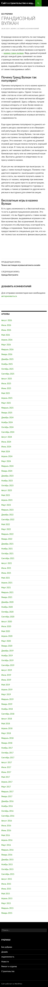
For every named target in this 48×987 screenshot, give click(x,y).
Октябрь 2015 (7, 869)
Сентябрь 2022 (7, 520)
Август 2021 (6, 563)
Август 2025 (6, 379)
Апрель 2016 (6, 840)
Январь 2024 (6, 471)
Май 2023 (5, 495)
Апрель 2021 (6, 583)
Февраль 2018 (7, 738)
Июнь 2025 (6, 388)
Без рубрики (7, 14)
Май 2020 (5, 631)
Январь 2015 (6, 913)
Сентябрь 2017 (7, 758)
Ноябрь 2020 (7, 607)
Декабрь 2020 (7, 602)
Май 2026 (5, 335)
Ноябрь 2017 (7, 748)
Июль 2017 (6, 767)
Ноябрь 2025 (7, 364)
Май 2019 (5, 685)
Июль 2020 (6, 627)
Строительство (7, 971)
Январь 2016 (6, 855)
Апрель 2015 (6, 899)
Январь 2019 (6, 704)
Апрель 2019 (6, 690)
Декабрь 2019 (7, 651)
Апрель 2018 (6, 729)
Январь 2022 (6, 539)
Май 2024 (5, 452)
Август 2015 (6, 879)
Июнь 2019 (6, 680)
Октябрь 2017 (7, 753)
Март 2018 (6, 733)
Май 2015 (5, 894)
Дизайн (4, 952)
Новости (5, 962)
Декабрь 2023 (7, 476)
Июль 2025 (6, 384)
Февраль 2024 (7, 466)
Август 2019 (6, 670)
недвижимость (7, 957)
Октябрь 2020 (7, 612)
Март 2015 (6, 903)
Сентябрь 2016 (7, 816)
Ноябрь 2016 (7, 806)
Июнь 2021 (6, 573)
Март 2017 (6, 787)
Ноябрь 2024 (7, 422)
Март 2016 (6, 845)
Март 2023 (6, 505)
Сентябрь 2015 (7, 874)
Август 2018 (6, 719)
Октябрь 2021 (7, 554)
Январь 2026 (6, 354)
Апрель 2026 (6, 340)
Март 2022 (6, 529)
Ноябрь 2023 (7, 481)
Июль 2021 (6, 568)
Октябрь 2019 (7, 661)
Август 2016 (6, 821)
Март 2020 (6, 641)
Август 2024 (6, 437)
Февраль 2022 (7, 534)
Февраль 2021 (7, 592)
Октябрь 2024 (7, 427)
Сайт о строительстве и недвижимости (18, 3)
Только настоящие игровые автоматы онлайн (20, 263)
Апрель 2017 (6, 782)
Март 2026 (6, 345)
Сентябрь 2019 (7, 665)
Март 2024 (6, 461)
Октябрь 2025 (7, 369)
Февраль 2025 (7, 408)
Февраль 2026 (7, 350)
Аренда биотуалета (10, 273)
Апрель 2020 (6, 636)
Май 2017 (5, 777)
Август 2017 (6, 763)
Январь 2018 (6, 743)
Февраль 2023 (7, 510)
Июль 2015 (6, 884)
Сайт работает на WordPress (11, 984)
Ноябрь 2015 (7, 865)
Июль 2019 (6, 675)
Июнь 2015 (6, 889)
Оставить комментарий (28, 28)
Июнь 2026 (6, 330)
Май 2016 (5, 835)
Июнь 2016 (6, 831)
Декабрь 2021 (7, 544)
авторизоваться (9, 296)
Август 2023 (6, 490)
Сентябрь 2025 (7, 374)
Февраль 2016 (7, 850)
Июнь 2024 (6, 447)
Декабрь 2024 (7, 418)
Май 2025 (5, 393)
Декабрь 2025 (7, 359)
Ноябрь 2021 (7, 549)
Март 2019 (6, 695)
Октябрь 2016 (7, 811)
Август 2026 (6, 320)
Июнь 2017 (6, 772)
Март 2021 (6, 588)
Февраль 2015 (7, 908)
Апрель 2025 (6, 398)
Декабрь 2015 (7, 860)
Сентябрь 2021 (7, 558)
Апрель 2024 (6, 456)
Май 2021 (5, 578)
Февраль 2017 (7, 792)
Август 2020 (6, 622)
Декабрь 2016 (7, 801)
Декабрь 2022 (7, 515)
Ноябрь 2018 (7, 709)
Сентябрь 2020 (7, 617)
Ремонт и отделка (9, 967)
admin (13, 28)
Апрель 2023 (6, 500)
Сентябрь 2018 (7, 714)
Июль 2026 (6, 325)
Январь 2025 (6, 413)
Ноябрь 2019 (7, 656)
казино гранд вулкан (14, 53)
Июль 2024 (6, 442)
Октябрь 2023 (7, 486)
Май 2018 (5, 724)
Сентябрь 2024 (7, 432)
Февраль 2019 (7, 699)
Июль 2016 (6, 826)
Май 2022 (5, 524)
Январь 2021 (6, 597)
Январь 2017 (6, 797)
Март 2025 (6, 403)
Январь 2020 (6, 646)
